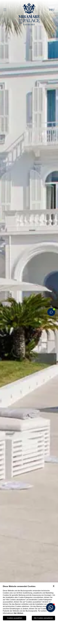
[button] (50, 607)
